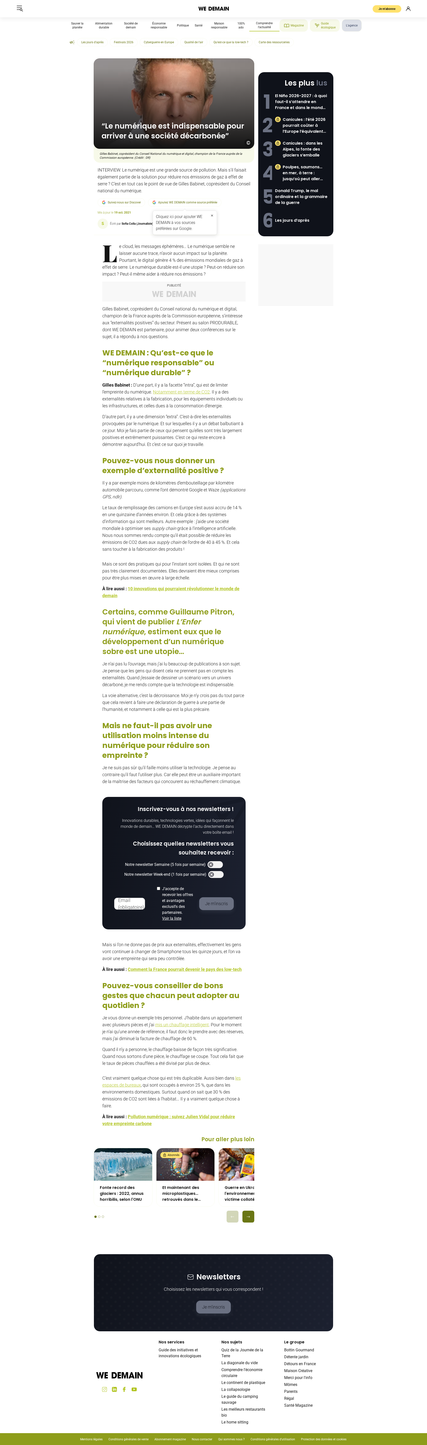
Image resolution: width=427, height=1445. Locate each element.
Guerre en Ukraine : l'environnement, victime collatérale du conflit (247, 1194)
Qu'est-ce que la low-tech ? (231, 42)
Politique (183, 25)
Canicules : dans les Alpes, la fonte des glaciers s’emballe (302, 149)
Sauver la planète (77, 25)
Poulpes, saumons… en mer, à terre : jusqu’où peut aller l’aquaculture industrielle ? (302, 173)
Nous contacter (202, 1439)
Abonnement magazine (170, 1439)
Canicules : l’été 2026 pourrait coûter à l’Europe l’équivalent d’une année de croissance (304, 125)
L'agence (352, 25)
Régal (289, 1398)
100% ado (241, 25)
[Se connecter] (408, 9)
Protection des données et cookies (324, 1439)
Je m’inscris (213, 1307)
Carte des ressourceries (274, 42)
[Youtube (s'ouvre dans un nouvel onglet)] (134, 1389)
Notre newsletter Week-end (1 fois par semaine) (165, 874)
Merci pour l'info (298, 1377)
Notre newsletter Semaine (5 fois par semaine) (165, 864)
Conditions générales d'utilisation (273, 1439)
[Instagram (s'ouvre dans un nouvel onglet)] (104, 1389)
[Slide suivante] (248, 1217)
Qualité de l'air (193, 42)
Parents (291, 1391)
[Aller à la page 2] (99, 1217)
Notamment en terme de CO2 (181, 391)
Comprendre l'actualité (264, 25)
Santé (198, 25)
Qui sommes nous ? (231, 1439)
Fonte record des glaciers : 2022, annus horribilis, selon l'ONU (122, 1193)
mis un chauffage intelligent (182, 1024)
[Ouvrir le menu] (20, 9)
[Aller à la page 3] (103, 1217)
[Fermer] (212, 215)
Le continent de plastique (243, 1382)
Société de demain (131, 25)
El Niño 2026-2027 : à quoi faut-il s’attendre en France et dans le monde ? (301, 102)
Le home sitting (234, 1422)
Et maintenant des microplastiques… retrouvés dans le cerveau (180, 1194)
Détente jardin (296, 1357)
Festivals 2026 (123, 42)
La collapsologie (235, 1389)
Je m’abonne (387, 9)
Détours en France (300, 1363)
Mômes (290, 1384)
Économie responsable (159, 25)
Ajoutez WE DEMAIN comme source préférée (187, 202)
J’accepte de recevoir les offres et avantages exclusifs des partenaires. (177, 903)
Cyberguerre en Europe (159, 42)
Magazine (297, 25)
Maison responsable (219, 25)
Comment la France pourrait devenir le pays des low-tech (185, 969)
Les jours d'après (92, 42)
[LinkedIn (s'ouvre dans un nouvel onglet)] (114, 1389)
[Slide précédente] (232, 1217)
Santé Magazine (298, 1405)
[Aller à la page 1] (95, 1217)
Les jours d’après (292, 220)
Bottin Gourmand (299, 1350)
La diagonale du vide (239, 1362)
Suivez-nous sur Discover (124, 202)
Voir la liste (171, 918)
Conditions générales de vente (128, 1439)
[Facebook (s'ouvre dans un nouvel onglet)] (124, 1389)
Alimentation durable (103, 25)
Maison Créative (298, 1370)
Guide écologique (328, 25)
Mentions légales (91, 1439)
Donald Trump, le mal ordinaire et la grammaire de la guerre (301, 196)
